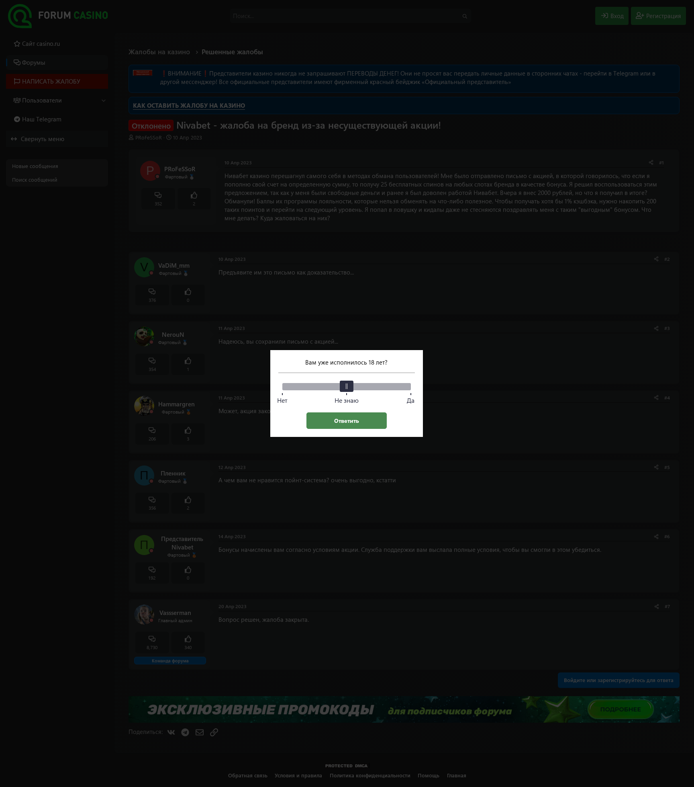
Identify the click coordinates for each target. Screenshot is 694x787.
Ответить (346, 420)
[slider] (346, 386)
